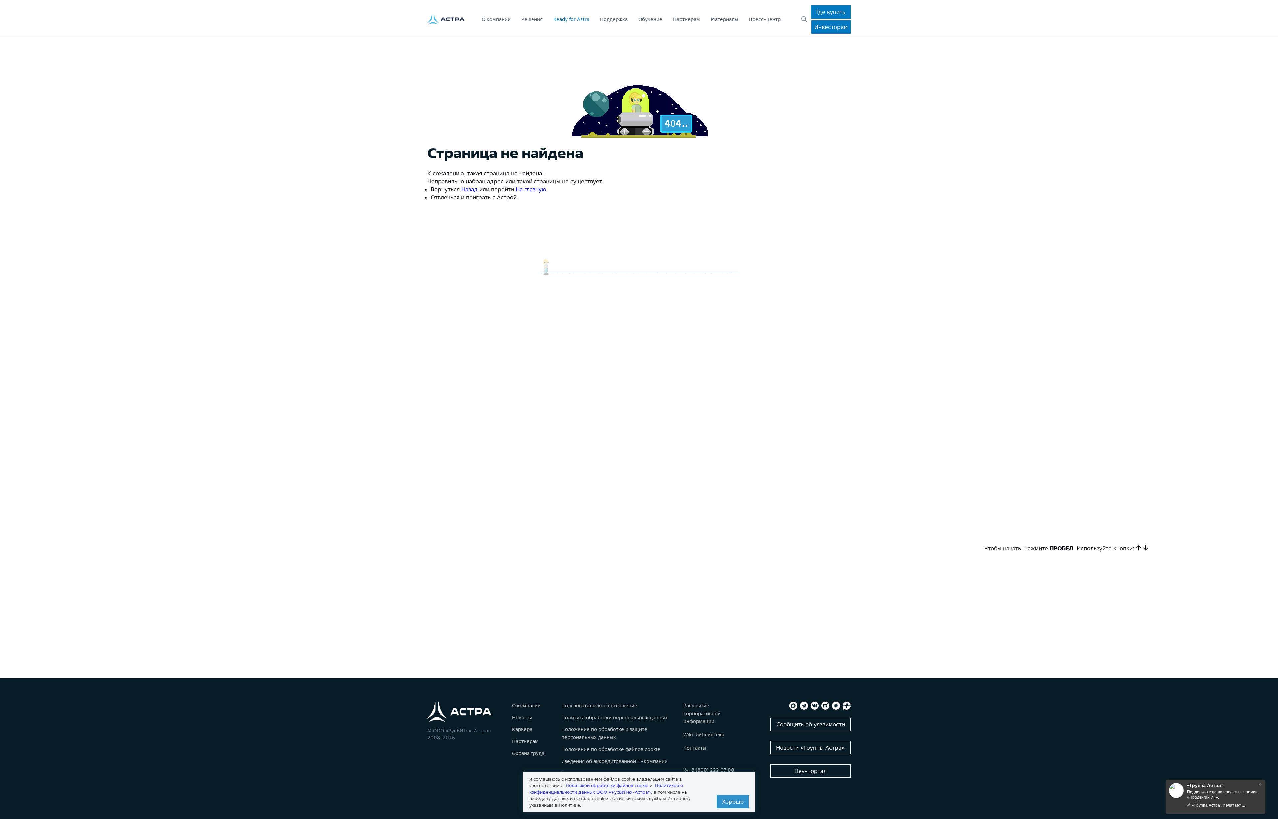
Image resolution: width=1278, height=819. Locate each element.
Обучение (650, 19)
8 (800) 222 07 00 (712, 770)
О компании (496, 19)
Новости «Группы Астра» (810, 747)
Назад (469, 189)
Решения (532, 19)
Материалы (724, 19)
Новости (522, 717)
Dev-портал (810, 771)
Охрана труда (528, 753)
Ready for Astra (571, 19)
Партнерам (686, 19)
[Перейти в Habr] (836, 706)
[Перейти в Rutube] (825, 706)
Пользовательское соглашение (599, 705)
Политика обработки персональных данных (614, 717)
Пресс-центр (765, 19)
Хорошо (733, 801)
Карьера (522, 729)
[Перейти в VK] (815, 706)
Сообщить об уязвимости (810, 724)
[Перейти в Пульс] (847, 706)
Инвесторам (831, 27)
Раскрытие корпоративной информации (702, 713)
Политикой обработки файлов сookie (607, 785)
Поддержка (614, 19)
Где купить (830, 12)
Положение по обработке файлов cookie (610, 749)
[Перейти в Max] (793, 706)
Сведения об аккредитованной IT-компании (614, 761)
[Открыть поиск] (804, 19)
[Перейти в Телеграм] (804, 706)
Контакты (694, 748)
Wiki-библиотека (703, 734)
